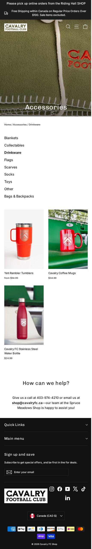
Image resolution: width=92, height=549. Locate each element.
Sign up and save (19, 454)
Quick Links (14, 425)
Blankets (11, 138)
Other (8, 189)
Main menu (14, 438)
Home (7, 124)
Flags (8, 160)
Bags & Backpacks (19, 196)
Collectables (14, 145)
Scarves (10, 167)
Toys (8, 181)
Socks (9, 174)
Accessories (20, 124)
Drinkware (12, 152)
